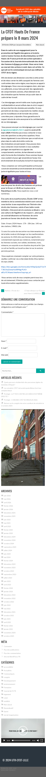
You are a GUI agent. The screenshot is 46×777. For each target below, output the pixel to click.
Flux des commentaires (12, 653)
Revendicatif (8, 708)
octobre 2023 (9, 571)
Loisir (6, 698)
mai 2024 (7, 557)
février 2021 (8, 626)
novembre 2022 (9, 598)
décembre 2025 (9, 513)
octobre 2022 (9, 602)
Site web (4, 355)
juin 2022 (7, 605)
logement (7, 694)
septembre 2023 (10, 574)
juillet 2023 (8, 578)
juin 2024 (7, 554)
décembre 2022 (9, 595)
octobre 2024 (9, 543)
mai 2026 (7, 499)
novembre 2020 (9, 633)
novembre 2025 (9, 516)
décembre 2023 (9, 564)
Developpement (10, 681)
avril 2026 (7, 502)
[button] (23, 730)
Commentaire (7, 312)
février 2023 (8, 588)
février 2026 (8, 506)
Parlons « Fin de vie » (11, 291)
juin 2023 (7, 581)
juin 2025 (7, 520)
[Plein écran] (42, 740)
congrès (7, 677)
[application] (23, 731)
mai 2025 (7, 523)
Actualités (8, 670)
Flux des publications (11, 650)
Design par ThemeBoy (8, 770)
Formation (7, 687)
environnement (9, 684)
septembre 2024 (10, 547)
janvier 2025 (8, 533)
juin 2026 (7, 496)
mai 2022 (7, 609)
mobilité (7, 701)
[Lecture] (4, 740)
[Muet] (38, 740)
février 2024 (8, 561)
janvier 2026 (8, 509)
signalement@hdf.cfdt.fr (13, 130)
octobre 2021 (9, 615)
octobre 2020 (9, 636)
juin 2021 (7, 619)
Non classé (40, 45)
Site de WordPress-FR (12, 657)
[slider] (21, 740)
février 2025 (8, 530)
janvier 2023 (8, 591)
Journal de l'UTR (10, 691)
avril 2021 (7, 622)
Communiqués (9, 674)
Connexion (8, 646)
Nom (3, 341)
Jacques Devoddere (23, 45)
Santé (6, 711)
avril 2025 (7, 526)
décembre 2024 (9, 537)
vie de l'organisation (11, 715)
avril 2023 (7, 585)
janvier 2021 (8, 629)
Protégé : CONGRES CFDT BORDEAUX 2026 (20, 400)
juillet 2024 (8, 550)
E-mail (4, 348)
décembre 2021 (9, 612)
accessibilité (8, 667)
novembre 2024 (9, 540)
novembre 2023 (9, 567)
